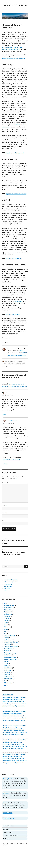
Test (5, 590)
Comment (5, 482)
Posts (5, 694)
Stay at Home (8, 668)
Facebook (7, 616)
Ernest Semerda (12, 421)
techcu (15, 364)
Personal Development (11, 646)
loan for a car (18, 301)
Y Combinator (8, 683)
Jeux (5, 631)
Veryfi (21, 350)
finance (11, 364)
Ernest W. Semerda (9, 361)
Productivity (7, 655)
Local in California (9, 635)
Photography (8, 648)
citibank (25, 363)
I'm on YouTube (7, 812)
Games (6, 622)
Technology (7, 670)
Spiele (6, 663)
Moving (6, 637)
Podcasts (6, 650)
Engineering (8, 614)
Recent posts (8, 586)
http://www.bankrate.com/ (11, 459)
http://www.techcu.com (13, 314)
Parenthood (7, 644)
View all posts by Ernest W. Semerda (17, 355)
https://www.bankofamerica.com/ (16, 194)
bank (9, 363)
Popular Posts (8, 584)
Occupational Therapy (11, 642)
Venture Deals (8, 678)
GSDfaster (24, 352)
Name (4, 505)
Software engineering (10, 659)
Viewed (10, 694)
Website (4, 520)
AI (4, 603)
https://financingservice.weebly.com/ (13, 58)
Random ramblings (10, 657)
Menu (4, 10)
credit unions (5, 364)
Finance (4, 363)
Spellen (6, 661)
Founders (7, 620)
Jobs (5, 633)
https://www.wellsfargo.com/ (15, 153)
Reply (4, 414)
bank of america (15, 363)
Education (7, 612)
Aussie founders (9, 605)
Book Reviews (8, 607)
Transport (7, 672)
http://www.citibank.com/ (14, 258)
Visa (5, 681)
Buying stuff (7, 610)
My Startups (7, 640)
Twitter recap (8, 676)
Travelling (7, 674)
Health (6, 629)
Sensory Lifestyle (8, 779)
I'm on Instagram (8, 818)
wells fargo (8, 366)
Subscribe (7, 588)
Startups (6, 665)
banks (20, 363)
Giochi (6, 625)
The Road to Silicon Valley (14, 5)
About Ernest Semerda (10, 580)
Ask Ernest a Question (11, 582)
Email (4, 513)
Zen (5, 685)
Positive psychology (10, 653)
